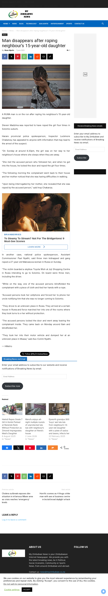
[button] (102, 23)
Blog (21, 24)
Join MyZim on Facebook (90, 172)
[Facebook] (5, 56)
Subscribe (81, 157)
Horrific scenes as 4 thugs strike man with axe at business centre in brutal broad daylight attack (55, 496)
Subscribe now (12, 386)
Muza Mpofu (9, 50)
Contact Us (80, 6)
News (14, 24)
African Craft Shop (8, 6)
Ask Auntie (43, 24)
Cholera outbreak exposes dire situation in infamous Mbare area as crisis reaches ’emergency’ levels (17, 498)
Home (5, 24)
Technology (31, 24)
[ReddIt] (37, 56)
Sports (69, 24)
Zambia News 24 (36, 6)
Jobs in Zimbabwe (50, 6)
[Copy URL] (50, 56)
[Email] (43, 56)
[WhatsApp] (24, 56)
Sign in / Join (29, 2)
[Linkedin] (30, 56)
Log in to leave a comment (14, 519)
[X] (11, 56)
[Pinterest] (18, 56)
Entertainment (57, 24)
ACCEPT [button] (27, 589)
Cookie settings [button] (12, 589)
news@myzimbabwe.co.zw (52, 572)
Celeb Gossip (22, 6)
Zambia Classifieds (66, 6)
